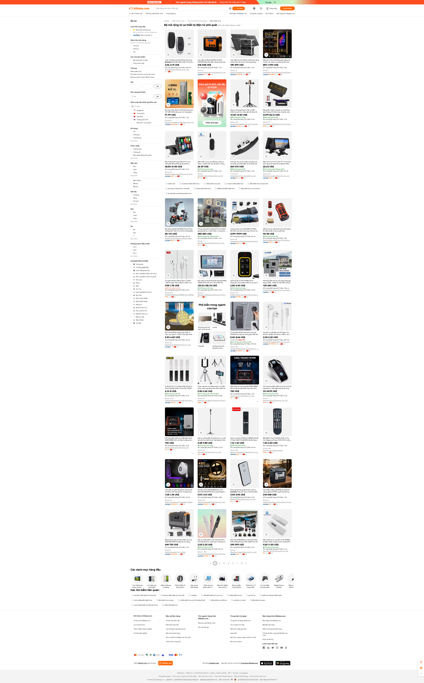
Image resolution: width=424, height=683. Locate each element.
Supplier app (214, 663)
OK (157, 86)
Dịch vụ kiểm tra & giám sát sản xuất (178, 637)
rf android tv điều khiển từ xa (190, 183)
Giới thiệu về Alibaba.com (143, 616)
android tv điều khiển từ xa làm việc (173, 595)
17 (241, 563)
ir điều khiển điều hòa (170, 605)
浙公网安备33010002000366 (248, 680)
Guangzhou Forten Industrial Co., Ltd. (243, 176)
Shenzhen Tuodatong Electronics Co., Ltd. (179, 122)
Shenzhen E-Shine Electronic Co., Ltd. (178, 345)
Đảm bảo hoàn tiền (172, 625)
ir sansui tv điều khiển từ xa (234, 183)
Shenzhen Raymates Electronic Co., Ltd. (211, 502)
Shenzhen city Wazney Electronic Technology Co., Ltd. (212, 400)
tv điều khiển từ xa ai (235, 595)
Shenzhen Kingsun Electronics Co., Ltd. (211, 243)
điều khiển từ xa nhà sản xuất (259, 183)
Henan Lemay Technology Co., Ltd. (242, 396)
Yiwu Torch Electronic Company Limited (178, 502)
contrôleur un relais (239, 600)
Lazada (212, 673)
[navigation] (146, 292)
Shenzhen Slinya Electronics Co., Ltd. (243, 499)
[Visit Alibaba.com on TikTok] (286, 647)
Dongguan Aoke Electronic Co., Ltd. (177, 69)
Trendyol (235, 673)
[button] (230, 8)
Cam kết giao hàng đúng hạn (176, 629)
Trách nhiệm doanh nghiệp (143, 629)
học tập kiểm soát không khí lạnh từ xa (180, 193)
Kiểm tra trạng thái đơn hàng (272, 629)
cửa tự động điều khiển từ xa (143, 600)
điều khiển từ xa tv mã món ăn (250, 188)
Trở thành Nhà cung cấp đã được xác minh (275, 634)
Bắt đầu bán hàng (268, 625)
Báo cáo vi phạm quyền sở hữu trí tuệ (243, 637)
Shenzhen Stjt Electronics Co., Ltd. (209, 452)
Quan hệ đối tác (268, 639)
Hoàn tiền (233, 633)
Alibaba (166, 21)
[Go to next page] (246, 563)
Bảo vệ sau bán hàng (173, 633)
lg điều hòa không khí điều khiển (272, 595)
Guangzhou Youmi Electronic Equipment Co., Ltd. (277, 72)
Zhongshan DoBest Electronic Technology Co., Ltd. (244, 124)
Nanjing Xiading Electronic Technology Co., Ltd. (277, 240)
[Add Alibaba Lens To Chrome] (165, 663)
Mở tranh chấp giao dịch (238, 629)
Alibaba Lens (142, 663)
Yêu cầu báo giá (203, 627)
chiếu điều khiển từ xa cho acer (213, 595)
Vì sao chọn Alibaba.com (142, 620)
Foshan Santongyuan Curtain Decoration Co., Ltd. (179, 400)
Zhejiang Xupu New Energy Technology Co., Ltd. (277, 290)
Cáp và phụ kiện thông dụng (197, 21)
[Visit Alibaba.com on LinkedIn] (268, 647)
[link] (421, 662)
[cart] (261, 9)
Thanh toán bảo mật (173, 620)
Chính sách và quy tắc (173, 641)
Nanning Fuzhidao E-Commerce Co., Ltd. (244, 452)
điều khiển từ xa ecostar (166, 600)
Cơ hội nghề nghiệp (140, 633)
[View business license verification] (232, 680)
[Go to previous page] (211, 563)
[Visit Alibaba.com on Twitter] (272, 647)
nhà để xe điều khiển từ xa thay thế (145, 595)
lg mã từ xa (251, 595)
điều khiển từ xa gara (258, 600)
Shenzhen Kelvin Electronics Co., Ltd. (210, 176)
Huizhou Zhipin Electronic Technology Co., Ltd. (244, 295)
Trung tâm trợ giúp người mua (240, 620)
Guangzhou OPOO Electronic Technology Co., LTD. (277, 124)
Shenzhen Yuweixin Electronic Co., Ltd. (276, 176)
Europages (244, 673)
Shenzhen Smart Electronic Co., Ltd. (275, 400)
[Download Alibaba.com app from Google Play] (282, 663)
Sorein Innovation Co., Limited (240, 72)
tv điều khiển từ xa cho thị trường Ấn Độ (192, 600)
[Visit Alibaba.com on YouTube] (281, 647)
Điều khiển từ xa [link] (215, 21)
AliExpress (180, 673)
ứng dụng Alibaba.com (249, 663)
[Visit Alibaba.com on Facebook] (264, 647)
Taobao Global (221, 673)
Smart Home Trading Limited (273, 450)
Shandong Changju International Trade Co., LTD (179, 238)
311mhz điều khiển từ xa (203, 188)
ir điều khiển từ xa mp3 (213, 183)
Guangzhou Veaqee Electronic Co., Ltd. (276, 342)
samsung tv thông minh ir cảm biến (179, 188)
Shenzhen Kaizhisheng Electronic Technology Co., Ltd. (212, 295)
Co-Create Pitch (139, 625)
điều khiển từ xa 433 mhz (219, 600)
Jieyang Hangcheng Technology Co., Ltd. (212, 72)
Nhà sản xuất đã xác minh (206, 623)
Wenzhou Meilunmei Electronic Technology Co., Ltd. (179, 174)
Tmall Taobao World (201, 673)
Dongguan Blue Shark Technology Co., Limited (244, 349)
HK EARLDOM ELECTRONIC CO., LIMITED (179, 295)
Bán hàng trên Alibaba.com (272, 620)
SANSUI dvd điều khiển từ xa (226, 188)
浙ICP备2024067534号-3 (268, 680)
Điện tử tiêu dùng (178, 21)
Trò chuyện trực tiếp (237, 625)
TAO (229, 673)
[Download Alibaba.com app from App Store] (266, 663)
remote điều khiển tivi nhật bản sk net (146, 605)
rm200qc (194, 595)
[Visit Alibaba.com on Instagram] (277, 647)
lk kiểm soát (171, 183)
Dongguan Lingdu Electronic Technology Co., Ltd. (244, 241)
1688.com (189, 673)
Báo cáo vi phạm (236, 641)
